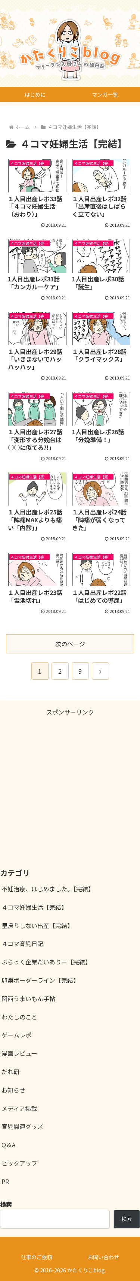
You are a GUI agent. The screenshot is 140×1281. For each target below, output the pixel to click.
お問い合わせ (103, 1257)
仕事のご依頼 (36, 1257)
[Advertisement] (70, 787)
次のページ (70, 643)
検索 (126, 1219)
